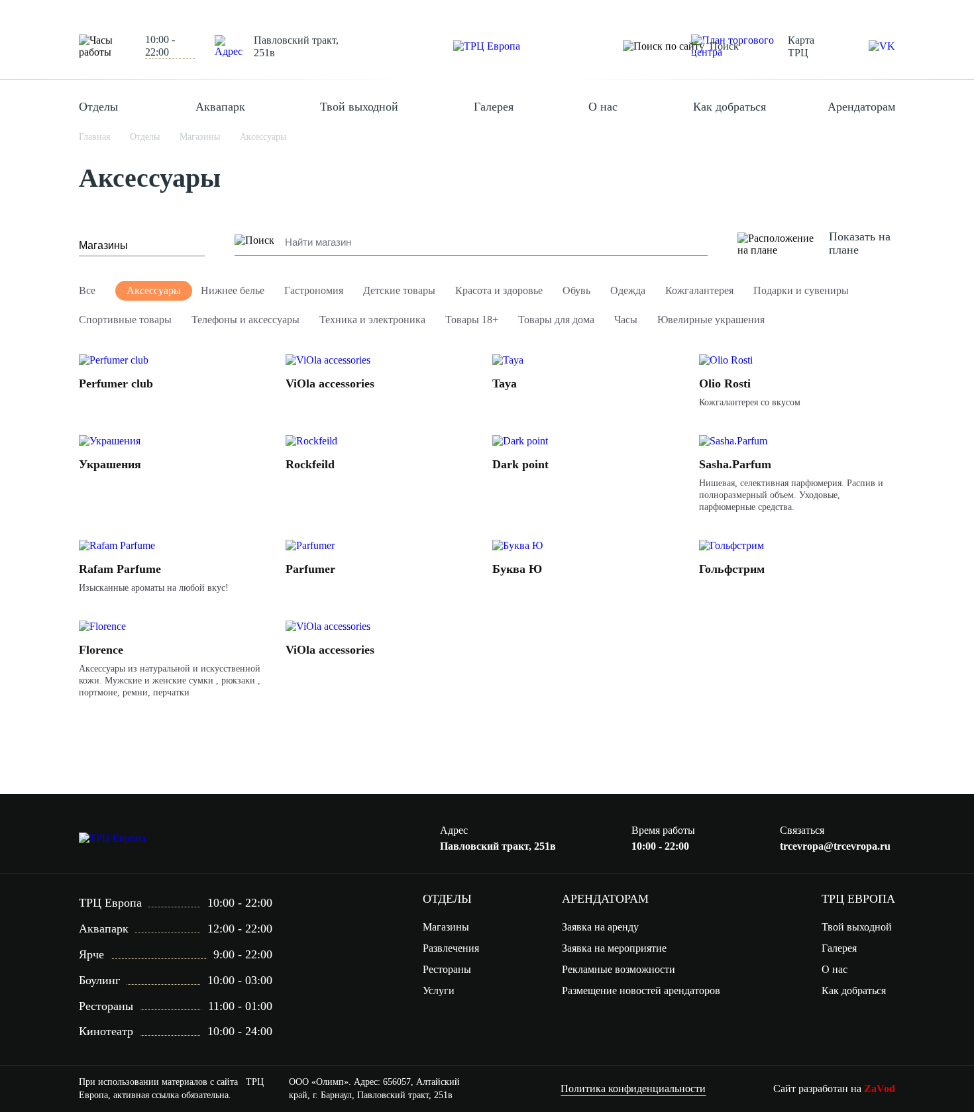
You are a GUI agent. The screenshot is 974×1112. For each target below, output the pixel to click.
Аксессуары (154, 290)
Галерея (494, 106)
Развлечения (451, 948)
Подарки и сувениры (801, 290)
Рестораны (447, 969)
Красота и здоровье (499, 290)
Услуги (439, 990)
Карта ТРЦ (801, 46)
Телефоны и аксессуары (245, 319)
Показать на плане (860, 243)
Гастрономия (313, 290)
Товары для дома (556, 319)
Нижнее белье (232, 290)
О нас (603, 106)
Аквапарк (220, 106)
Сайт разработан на (834, 1088)
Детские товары (399, 290)
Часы (625, 319)
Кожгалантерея (699, 290)
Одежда (627, 290)
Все (87, 290)
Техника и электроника (372, 319)
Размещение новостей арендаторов (641, 990)
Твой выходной (359, 106)
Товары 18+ (471, 319)
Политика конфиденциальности (633, 1088)
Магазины (446, 927)
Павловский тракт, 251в (296, 46)
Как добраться (729, 106)
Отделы (98, 106)
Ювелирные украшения (711, 319)
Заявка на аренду (600, 927)
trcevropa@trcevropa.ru (835, 846)
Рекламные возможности (618, 969)
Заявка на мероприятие (614, 948)
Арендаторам (861, 106)
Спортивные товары (125, 319)
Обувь (576, 290)
